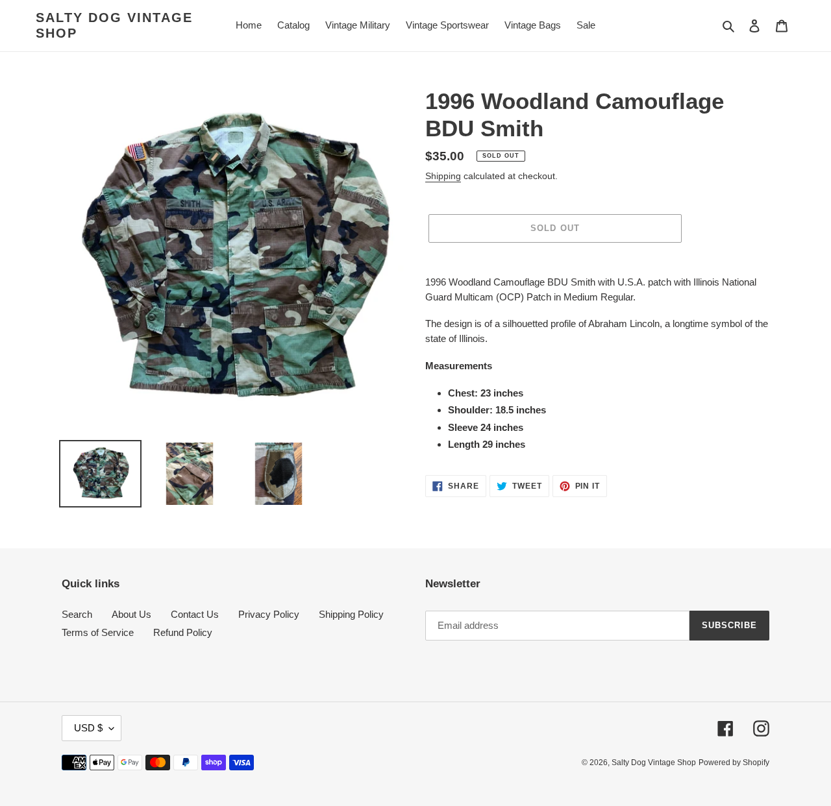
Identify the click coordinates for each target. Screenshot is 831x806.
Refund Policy (182, 632)
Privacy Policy (268, 614)
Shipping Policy (351, 614)
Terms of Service (98, 632)
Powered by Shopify (734, 762)
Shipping (443, 176)
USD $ (88, 727)
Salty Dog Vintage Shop (114, 25)
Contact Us (195, 614)
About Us (131, 614)
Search (77, 614)
